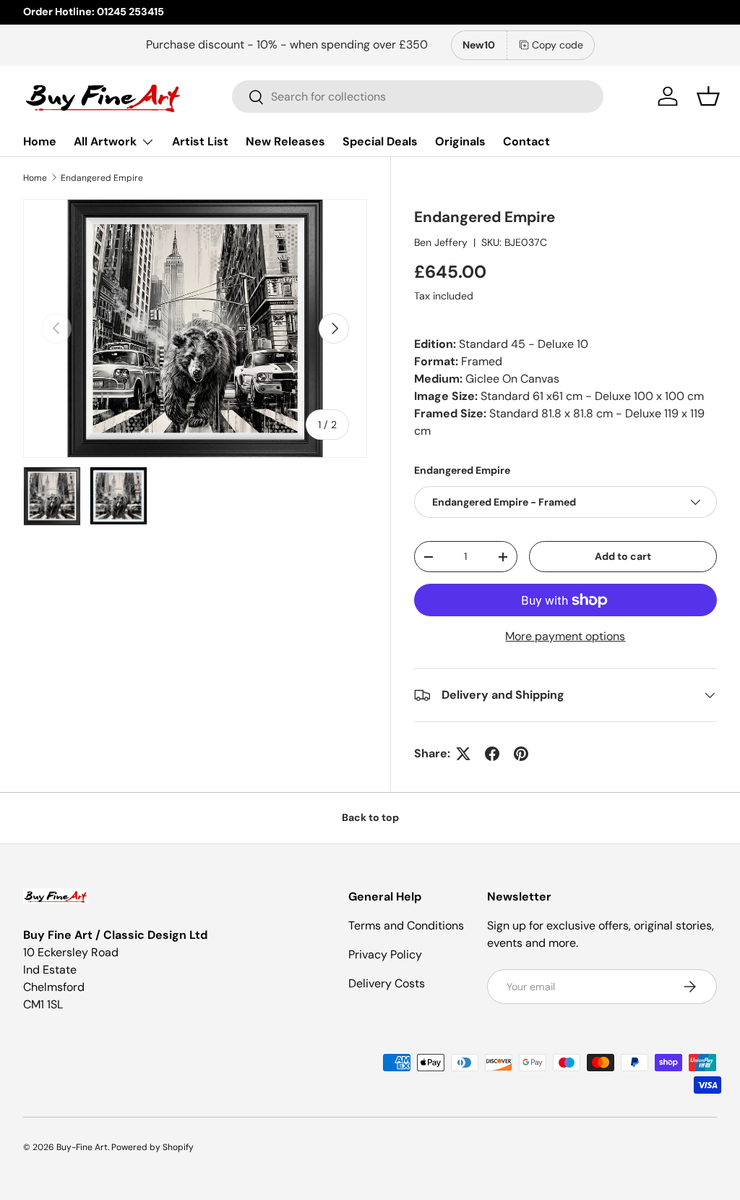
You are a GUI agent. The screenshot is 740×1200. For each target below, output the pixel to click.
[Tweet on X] (463, 753)
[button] (708, 96)
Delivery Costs (386, 983)
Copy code (557, 44)
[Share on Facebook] (492, 753)
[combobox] (418, 96)
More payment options (565, 636)
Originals (460, 141)
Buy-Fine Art (82, 1147)
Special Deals (380, 141)
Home (39, 141)
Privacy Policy (385, 954)
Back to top (370, 817)
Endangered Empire (102, 178)
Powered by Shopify (152, 1147)
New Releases (285, 141)
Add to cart (623, 556)
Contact (526, 141)
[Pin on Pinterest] (521, 753)
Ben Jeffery (441, 242)
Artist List (200, 141)
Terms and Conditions (406, 925)
